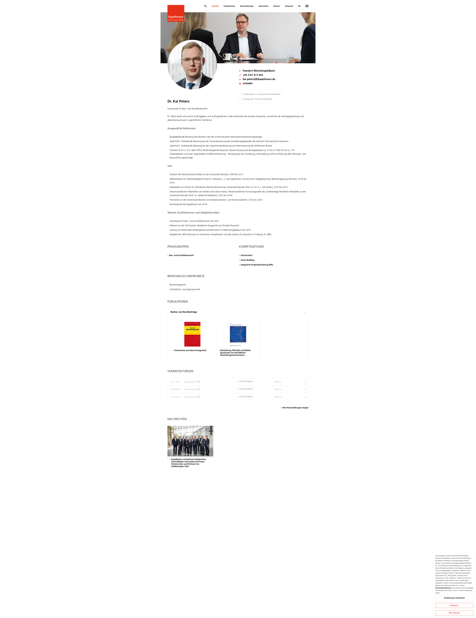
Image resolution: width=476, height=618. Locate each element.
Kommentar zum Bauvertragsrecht (190, 351)
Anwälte (215, 6)
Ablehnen (454, 605)
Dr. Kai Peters (246, 382)
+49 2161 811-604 (253, 75)
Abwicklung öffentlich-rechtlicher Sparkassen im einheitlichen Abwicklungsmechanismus (235, 353)
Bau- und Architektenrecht (181, 256)
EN (299, 6)
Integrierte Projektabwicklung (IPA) (257, 265)
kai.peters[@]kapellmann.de (259, 79)
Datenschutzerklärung (443, 588)
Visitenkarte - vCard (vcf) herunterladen (262, 94)
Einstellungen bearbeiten (454, 598)
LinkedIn (248, 83)
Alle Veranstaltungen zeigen (295, 408)
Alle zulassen (454, 613)
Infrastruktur (247, 256)
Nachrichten (263, 6)
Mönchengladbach (264, 71)
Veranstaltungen (247, 6)
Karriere (276, 6)
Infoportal (289, 6)
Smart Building (247, 260)
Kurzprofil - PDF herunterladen (258, 99)
